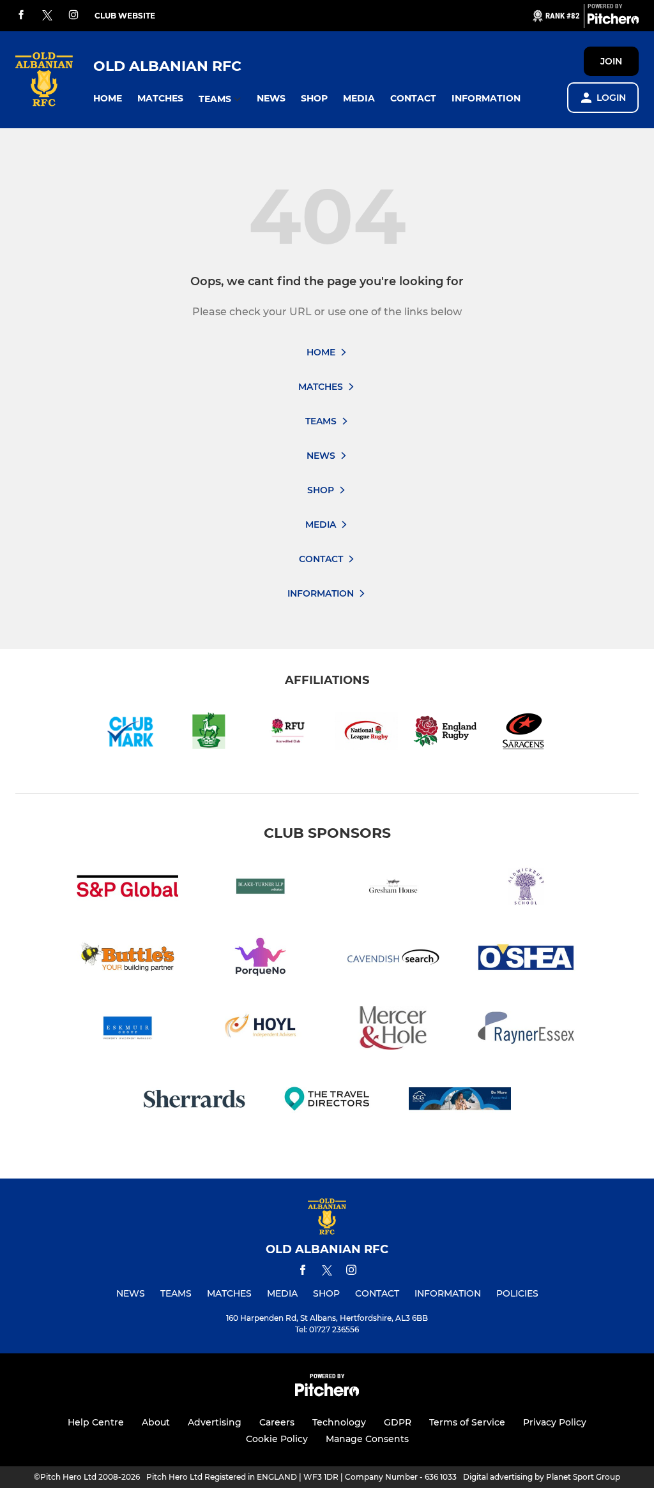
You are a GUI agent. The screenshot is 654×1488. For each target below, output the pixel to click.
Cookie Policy (277, 1439)
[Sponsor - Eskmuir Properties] (128, 1030)
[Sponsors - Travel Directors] (327, 1101)
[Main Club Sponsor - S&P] (128, 888)
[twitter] (47, 16)
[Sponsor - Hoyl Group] (260, 1030)
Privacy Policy (554, 1422)
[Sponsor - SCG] (460, 1101)
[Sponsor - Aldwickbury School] (526, 888)
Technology (339, 1422)
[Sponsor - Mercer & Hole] (393, 1030)
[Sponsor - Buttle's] (128, 959)
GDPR (397, 1422)
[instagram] (73, 16)
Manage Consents (367, 1439)
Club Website (125, 15)
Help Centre (96, 1422)
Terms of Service (467, 1422)
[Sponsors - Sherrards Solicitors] (194, 1101)
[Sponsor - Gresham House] (393, 888)
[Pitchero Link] (613, 21)
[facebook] (21, 16)
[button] (108, 98)
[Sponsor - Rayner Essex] (526, 1030)
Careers (276, 1422)
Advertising (214, 1422)
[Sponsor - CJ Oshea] (526, 959)
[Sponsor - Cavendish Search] (393, 959)
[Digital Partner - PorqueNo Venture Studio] (260, 959)
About (156, 1422)
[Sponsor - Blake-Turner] (260, 888)
